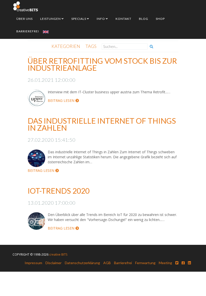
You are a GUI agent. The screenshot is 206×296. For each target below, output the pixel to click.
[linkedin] (189, 263)
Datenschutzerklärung (82, 263)
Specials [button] (79, 19)
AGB (107, 263)
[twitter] (176, 263)
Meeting (165, 263)
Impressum (33, 263)
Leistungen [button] (51, 19)
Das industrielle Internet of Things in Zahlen (102, 124)
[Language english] (46, 31)
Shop (160, 19)
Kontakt (123, 19)
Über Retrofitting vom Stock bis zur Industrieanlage (102, 64)
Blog (143, 19)
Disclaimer (53, 263)
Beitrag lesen (61, 100)
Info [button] (101, 19)
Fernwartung (145, 263)
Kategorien (66, 46)
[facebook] (183, 263)
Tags (90, 46)
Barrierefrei (27, 31)
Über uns (24, 19)
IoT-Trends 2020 (58, 190)
